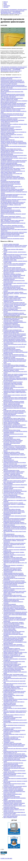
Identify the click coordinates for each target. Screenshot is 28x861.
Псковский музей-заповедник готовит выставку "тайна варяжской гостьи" (12, 166)
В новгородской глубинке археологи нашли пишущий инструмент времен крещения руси (14, 411)
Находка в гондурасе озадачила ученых (10, 176)
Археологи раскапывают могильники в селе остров (13, 194)
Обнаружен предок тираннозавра (11, 796)
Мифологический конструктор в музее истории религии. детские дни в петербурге (15, 255)
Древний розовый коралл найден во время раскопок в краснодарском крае (13, 599)
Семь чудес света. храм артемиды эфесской (14, 302)
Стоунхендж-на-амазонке (9, 604)
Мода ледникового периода (10, 817)
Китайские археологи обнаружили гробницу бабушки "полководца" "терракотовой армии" (14, 446)
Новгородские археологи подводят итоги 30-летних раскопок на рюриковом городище (13, 118)
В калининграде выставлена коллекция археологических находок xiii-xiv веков (10, 182)
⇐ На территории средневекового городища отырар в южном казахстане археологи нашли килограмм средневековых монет (14, 68)
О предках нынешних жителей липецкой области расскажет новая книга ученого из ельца (13, 109)
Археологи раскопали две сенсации (12, 492)
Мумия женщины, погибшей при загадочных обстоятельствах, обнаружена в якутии (14, 425)
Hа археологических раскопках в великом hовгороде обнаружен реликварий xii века (13, 402)
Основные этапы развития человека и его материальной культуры (11, 78)
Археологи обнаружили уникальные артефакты (12, 177)
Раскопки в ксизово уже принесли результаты (12, 141)
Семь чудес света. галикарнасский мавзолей (14, 275)
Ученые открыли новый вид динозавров (13, 638)
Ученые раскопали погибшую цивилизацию (14, 757)
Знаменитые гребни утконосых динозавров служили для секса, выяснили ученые (14, 803)
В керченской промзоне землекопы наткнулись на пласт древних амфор (14, 628)
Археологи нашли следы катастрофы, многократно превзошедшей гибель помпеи (14, 744)
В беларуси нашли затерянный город (12, 330)
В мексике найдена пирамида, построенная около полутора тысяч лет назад (14, 650)
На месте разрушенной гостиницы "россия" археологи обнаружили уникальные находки (14, 339)
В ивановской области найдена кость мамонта (14, 582)
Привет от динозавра (8, 697)
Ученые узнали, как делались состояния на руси (15, 374)
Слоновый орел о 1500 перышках (11, 324)
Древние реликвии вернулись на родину (10, 210)
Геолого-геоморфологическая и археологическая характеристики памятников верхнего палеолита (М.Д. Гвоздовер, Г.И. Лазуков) (13, 95)
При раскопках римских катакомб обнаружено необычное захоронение (14, 610)
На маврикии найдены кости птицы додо (13, 535)
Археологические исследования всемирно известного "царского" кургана (13, 369)
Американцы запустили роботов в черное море (15, 491)
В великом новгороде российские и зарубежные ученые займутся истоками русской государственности (12, 121)
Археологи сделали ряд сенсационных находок (12, 238)
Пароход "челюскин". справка (10, 296)
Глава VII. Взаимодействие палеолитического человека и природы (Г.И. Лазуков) (12, 99)
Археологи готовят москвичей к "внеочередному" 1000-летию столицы (13, 320)
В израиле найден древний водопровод (13, 382)
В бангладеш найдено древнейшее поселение (12, 225)
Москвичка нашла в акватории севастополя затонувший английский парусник (14, 286)
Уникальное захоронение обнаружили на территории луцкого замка (13, 259)
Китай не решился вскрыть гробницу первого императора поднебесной (14, 774)
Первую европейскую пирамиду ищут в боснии (15, 245)
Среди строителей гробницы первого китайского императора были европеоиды (13, 476)
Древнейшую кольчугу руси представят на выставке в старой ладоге (13, 702)
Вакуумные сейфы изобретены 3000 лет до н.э (14, 257)
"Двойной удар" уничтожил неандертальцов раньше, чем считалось (14, 771)
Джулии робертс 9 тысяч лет (8, 139)
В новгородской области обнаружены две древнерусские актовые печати (13, 332)
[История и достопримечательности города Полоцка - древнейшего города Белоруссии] (14, 848)
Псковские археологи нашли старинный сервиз (15, 397)
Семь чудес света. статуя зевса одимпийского (14, 263)
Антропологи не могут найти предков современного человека (12, 385)
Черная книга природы (9, 525)
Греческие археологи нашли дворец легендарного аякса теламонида (12, 664)
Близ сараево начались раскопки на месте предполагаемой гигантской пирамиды (13, 640)
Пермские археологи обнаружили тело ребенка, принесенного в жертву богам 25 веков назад (12, 190)
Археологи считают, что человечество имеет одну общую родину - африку (14, 306)
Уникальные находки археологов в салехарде (14, 518)
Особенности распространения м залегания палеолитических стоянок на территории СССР (12, 80)
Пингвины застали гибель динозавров (12, 644)
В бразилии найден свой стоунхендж (12, 595)
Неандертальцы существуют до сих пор (13, 318)
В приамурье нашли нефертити (11, 808)
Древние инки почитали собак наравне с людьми (13, 168)
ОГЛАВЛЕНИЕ (16, 69)
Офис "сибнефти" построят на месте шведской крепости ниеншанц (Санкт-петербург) (12, 221)
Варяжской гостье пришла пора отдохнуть (11, 148)
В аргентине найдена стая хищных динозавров (14, 636)
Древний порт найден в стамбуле (11, 452)
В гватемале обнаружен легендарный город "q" (12, 113)
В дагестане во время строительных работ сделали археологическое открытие (13, 670)
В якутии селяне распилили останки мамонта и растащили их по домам (15, 356)
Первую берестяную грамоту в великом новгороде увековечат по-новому (13, 376)
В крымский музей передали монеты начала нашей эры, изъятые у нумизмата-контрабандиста (14, 732)
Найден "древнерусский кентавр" (11, 404)
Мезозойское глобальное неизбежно (12, 274)
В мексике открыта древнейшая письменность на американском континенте (14, 322)
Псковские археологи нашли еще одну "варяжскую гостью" (12, 300)
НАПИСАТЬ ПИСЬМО (6, 858)
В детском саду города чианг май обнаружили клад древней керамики (14, 576)
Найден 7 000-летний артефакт (11, 422)
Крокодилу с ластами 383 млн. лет (11, 655)
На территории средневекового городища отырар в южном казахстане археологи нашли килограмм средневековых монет (14, 314)
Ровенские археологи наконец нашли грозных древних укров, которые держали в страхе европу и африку (14, 592)
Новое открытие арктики (9, 704)
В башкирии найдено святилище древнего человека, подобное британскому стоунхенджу (13, 200)
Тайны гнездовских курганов (8, 187)
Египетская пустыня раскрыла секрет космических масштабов (12, 718)
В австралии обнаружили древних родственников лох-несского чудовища (13, 439)
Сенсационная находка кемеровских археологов (15, 612)
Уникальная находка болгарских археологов (14, 419)
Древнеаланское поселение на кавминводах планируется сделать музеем (11, 130)
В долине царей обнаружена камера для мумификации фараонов (13, 689)
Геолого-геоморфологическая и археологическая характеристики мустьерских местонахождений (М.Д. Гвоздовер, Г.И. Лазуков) (14, 86)
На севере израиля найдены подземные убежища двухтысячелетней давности (13, 227)
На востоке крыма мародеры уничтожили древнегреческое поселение (11, 212)
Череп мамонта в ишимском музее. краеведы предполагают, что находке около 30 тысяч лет (14, 527)
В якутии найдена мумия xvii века (11, 430)
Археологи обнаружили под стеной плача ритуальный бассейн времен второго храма (14, 511)
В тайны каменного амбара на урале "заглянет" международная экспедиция (12, 151)
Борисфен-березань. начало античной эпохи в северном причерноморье (12, 153)
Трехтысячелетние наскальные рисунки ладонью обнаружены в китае (13, 763)
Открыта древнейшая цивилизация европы (11, 164)
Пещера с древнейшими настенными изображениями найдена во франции (12, 801)
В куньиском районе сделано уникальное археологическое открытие (11, 127)
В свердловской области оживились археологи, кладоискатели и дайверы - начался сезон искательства (12, 205)
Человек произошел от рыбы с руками (12, 653)
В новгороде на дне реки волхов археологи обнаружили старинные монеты (14, 560)
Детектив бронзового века (9, 630)
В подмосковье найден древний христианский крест (13, 103)
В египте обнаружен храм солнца (11, 759)
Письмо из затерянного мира (10, 309)
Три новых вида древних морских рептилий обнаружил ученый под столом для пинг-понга (15, 269)
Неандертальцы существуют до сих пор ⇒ (11, 70)
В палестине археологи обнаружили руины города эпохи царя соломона (14, 662)
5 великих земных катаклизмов (11, 244)
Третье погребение (8, 483)
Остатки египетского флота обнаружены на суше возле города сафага (14, 813)
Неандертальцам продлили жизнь (11, 326)
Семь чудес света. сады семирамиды (12, 307)
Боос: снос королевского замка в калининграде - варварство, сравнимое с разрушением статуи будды (15, 712)
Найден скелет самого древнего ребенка (13, 292)
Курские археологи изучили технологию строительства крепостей (11, 184)
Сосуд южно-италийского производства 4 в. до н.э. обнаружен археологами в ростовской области (14, 449)
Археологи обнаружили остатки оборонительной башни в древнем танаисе (13, 471)
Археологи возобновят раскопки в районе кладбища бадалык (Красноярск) (13, 624)
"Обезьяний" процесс (8, 742)
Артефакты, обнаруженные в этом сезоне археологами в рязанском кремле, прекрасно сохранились (14, 455)
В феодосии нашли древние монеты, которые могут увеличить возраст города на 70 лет (14, 481)
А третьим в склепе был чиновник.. (12, 496)
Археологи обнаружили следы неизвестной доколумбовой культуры (11, 174)
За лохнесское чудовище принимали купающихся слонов (12, 728)
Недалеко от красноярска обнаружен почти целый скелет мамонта (14, 589)
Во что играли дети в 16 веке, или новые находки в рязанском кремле (13, 494)
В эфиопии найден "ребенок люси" (12, 276)
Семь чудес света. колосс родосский (12, 267)
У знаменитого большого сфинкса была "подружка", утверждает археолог (13, 473)
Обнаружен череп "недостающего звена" (13, 674)
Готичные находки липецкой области (12, 489)
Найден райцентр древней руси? (9, 102)
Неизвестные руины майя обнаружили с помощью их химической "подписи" (13, 766)
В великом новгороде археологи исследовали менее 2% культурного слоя (14, 463)
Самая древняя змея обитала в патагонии (13, 626)
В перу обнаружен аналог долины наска (10, 169)
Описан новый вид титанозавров (11, 423)
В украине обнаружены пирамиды (11, 349)
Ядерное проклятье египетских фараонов (13, 574)
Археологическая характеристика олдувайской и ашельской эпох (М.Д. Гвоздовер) (13, 83)
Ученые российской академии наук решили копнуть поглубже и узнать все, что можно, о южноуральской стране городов (13, 144)
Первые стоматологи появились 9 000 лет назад (15, 652)
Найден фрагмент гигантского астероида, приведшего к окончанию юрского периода (14, 606)
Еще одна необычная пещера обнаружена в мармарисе (14, 100)
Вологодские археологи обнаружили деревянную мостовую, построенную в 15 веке (14, 618)
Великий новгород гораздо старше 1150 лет (11, 186)
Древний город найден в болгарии (9, 195)
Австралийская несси (8, 460)
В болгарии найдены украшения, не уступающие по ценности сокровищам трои (13, 132)
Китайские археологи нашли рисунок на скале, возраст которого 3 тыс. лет (15, 751)
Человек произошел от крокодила (11, 648)
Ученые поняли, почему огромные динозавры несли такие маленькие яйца (14, 815)
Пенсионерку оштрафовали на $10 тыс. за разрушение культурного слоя (13, 737)
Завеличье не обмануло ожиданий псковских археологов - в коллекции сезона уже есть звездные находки (14, 544)
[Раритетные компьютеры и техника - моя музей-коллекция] (14, 834)
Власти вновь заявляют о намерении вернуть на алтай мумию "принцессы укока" (15, 686)
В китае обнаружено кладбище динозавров (14, 365)
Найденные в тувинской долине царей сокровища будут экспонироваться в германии (14, 558)
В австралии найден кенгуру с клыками (13, 502)
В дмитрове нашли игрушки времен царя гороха (15, 421)
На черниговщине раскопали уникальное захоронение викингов (13, 278)
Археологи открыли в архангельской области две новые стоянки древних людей (13, 171)
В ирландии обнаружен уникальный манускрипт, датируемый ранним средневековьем (12, 443)
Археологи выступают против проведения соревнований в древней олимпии (13, 632)
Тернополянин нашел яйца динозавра (12, 383)
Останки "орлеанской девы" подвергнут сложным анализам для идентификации (13, 789)
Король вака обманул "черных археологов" (14, 608)
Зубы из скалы (7, 363)
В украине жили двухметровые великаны (13, 354)
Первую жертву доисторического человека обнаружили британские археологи (13, 520)
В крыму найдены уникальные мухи (12, 787)
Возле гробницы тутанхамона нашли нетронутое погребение (12, 794)
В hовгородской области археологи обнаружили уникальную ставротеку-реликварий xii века (15, 390)
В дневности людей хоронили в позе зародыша (14, 304)
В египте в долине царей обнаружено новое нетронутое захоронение (14, 792)
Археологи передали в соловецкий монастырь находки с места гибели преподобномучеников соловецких (14, 615)
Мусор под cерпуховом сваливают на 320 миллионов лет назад (13, 272)
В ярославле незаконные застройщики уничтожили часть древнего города (12, 568)
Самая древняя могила (8, 534)
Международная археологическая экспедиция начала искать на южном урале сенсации (14, 156)
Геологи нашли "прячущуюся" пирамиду (11, 216)
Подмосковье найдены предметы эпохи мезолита (13, 104)
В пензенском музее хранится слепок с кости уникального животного (14, 806)
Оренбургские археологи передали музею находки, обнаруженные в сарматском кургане (14, 359)
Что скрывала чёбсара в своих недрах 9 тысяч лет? (13, 202)
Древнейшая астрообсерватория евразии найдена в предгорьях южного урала (13, 106)
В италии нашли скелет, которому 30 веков (14, 580)
